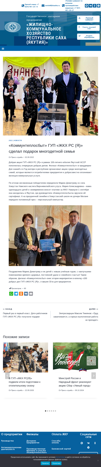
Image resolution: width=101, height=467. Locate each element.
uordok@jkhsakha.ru (52, 5)
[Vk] (90, 5)
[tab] (45, 411)
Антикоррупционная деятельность (11, 448)
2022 (10, 140)
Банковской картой (61, 448)
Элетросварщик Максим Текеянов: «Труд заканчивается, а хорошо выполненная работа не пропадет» (75, 314)
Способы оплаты (56, 441)
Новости (18, 140)
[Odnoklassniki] (94, 5)
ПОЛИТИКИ (60, 457)
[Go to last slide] (7, 375)
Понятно (45, 463)
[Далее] (93, 375)
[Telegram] (98, 5)
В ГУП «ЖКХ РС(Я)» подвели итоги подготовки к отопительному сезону (24, 382)
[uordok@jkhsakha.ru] (43, 5)
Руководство (7, 440)
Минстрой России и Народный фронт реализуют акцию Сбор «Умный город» (75, 382)
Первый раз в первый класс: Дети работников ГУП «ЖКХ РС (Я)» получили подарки (25, 313)
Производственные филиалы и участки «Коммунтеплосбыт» (36, 450)
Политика (56, 463)
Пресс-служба (17, 157)
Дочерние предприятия (32, 441)
